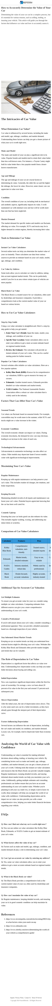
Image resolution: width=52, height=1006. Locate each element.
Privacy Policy (19, 998)
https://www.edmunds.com (16, 926)
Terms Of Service (37, 998)
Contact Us (28, 998)
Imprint (12, 998)
